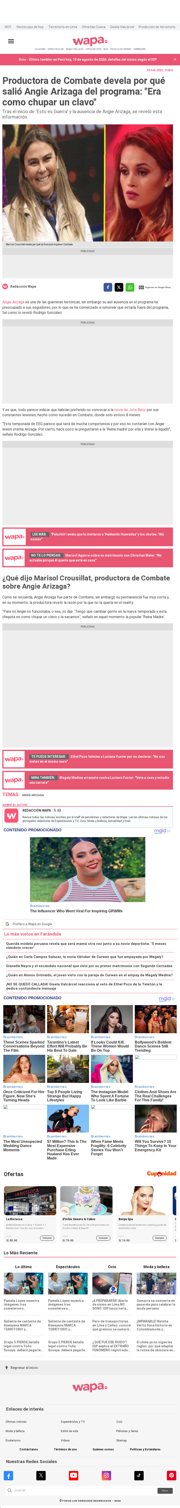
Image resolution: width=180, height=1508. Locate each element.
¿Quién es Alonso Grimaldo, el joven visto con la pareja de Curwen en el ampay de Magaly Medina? (89, 975)
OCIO (106, 49)
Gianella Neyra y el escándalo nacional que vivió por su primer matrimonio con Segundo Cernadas (89, 966)
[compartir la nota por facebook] (108, 287)
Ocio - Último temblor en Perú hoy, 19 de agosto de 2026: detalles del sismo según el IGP (88, 59)
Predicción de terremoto (157, 27)
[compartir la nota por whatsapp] (130, 287)
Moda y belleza (15, 1431)
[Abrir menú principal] (11, 41)
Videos (65, 1440)
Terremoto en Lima (62, 27)
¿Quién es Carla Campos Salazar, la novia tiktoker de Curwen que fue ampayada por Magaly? (84, 957)
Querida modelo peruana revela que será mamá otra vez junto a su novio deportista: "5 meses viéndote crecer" (86, 946)
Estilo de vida (69, 1431)
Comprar (47, 1238)
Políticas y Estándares (145, 1449)
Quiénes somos (103, 1449)
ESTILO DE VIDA (93, 49)
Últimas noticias (16, 1421)
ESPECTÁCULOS (56, 49)
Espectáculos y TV (73, 1421)
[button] (175, 59)
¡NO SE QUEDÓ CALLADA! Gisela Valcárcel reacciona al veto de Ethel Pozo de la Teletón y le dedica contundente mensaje (84, 986)
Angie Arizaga (13, 302)
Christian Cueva (93, 27)
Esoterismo (13, 1440)
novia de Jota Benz (130, 410)
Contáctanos (28, 1449)
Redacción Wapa (23, 286)
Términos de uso (65, 1449)
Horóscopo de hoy (30, 27)
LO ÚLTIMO (40, 49)
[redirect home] (90, 45)
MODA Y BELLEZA (74, 49)
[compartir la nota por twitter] (119, 287)
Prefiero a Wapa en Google (32, 924)
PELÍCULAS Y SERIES (120, 49)
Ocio (119, 1421)
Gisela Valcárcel (122, 27)
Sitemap (121, 1440)
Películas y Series (127, 1431)
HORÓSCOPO (139, 49)
